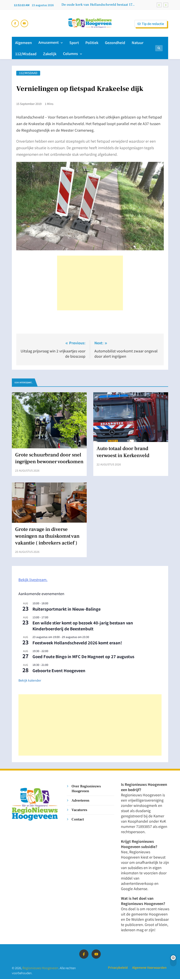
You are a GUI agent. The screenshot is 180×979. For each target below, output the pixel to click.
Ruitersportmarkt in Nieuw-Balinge (66, 609)
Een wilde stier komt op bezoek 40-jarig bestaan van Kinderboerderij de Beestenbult (82, 625)
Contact (78, 819)
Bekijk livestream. (32, 579)
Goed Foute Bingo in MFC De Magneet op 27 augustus (83, 656)
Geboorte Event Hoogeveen (58, 670)
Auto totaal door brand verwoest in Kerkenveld (123, 452)
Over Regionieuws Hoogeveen (86, 788)
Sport (74, 42)
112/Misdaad (25, 53)
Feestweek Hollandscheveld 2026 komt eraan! (77, 642)
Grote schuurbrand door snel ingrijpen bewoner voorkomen (49, 458)
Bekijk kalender (29, 680)
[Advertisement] (90, 283)
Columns (70, 53)
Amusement (48, 42)
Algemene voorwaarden (149, 967)
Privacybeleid (118, 967)
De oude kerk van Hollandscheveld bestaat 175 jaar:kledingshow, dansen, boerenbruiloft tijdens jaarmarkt (97, 4)
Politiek (91, 42)
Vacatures (79, 810)
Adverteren (80, 800)
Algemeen (23, 42)
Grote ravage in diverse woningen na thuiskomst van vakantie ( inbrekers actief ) (47, 536)
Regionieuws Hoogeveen (40, 967)
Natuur (138, 42)
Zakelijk (49, 53)
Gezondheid (115, 42)
